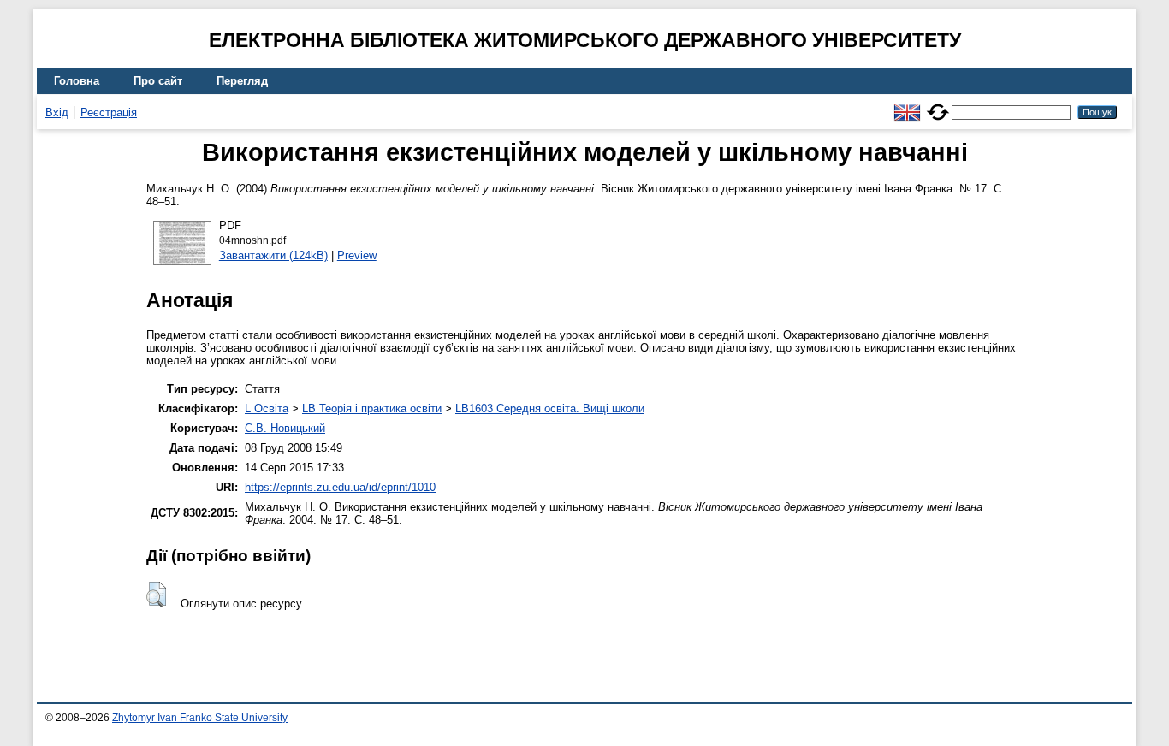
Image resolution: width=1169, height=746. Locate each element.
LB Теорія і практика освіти (372, 408)
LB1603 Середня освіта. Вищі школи (549, 408)
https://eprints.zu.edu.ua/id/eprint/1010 (340, 487)
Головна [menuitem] (76, 80)
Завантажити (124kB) (273, 255)
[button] (156, 594)
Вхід (56, 112)
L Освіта (266, 408)
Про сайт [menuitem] (158, 80)
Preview (357, 255)
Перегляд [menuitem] (242, 80)
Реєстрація (108, 112)
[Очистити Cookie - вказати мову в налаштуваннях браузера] (938, 104)
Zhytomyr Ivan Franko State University (200, 718)
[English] (907, 104)
